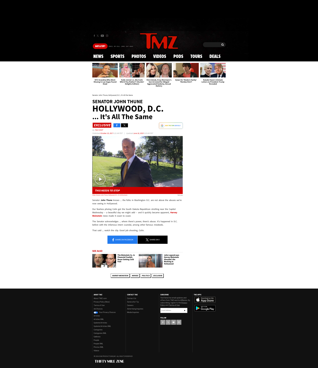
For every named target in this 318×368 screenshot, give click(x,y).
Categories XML (100, 333)
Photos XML (98, 347)
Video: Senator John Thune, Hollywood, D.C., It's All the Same (109, 195)
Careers (130, 305)
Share (124, 239)
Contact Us (131, 298)
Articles (97, 316)
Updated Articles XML (102, 326)
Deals (214, 57)
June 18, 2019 (138, 133)
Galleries (97, 337)
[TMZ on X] (98, 35)
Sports (117, 57)
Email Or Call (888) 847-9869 (121, 46)
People (96, 340)
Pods (178, 57)
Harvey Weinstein (120, 275)
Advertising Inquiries (135, 309)
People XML (98, 344)
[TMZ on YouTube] (173, 322)
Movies (135, 275)
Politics (145, 275)
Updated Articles (100, 323)
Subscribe (184, 310)
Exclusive (157, 275)
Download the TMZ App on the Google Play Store (205, 308)
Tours (196, 57)
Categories (98, 330)
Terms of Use (99, 305)
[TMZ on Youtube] (102, 36)
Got (100, 46)
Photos (139, 57)
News (98, 57)
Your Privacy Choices (107, 312)
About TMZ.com (100, 298)
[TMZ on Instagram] (107, 35)
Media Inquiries (133, 312)
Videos (159, 57)
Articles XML (99, 319)
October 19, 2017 (106, 133)
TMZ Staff (99, 130)
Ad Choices (98, 309)
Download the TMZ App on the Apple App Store (205, 300)
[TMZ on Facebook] (94, 35)
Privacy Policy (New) (102, 302)
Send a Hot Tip (133, 302)
